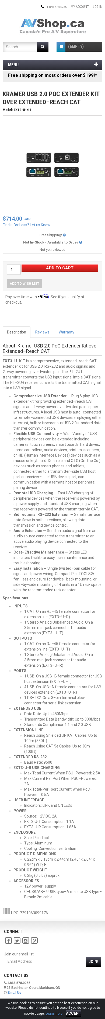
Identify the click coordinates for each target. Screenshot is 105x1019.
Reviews (42, 332)
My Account (80, 7)
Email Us (14, 992)
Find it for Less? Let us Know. (27, 225)
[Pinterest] (34, 941)
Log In (97, 7)
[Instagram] (25, 941)
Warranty (66, 332)
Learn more (54, 1013)
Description (16, 332)
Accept (73, 1013)
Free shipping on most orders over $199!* (52, 75)
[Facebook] (8, 941)
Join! (93, 961)
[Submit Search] (43, 47)
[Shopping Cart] (61, 47)
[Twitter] (17, 941)
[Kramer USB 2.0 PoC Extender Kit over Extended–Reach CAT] (52, 165)
